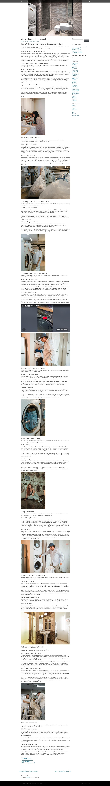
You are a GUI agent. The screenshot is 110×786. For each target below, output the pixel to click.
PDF (73, 112)
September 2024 (75, 93)
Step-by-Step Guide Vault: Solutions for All (33, 783)
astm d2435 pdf (75, 48)
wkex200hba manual (26, 758)
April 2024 (74, 100)
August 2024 (75, 94)
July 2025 (74, 79)
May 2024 (74, 99)
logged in (28, 777)
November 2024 (75, 90)
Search (73, 38)
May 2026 (74, 66)
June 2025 (74, 81)
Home (22, 1)
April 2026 (74, 67)
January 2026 (75, 71)
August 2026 (75, 63)
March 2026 (74, 68)
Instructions (74, 109)
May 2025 (74, 82)
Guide (73, 108)
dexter (31, 41)
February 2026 (75, 70)
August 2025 (75, 78)
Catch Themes (88, 783)
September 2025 (75, 77)
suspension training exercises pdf (79, 47)
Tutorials (74, 113)
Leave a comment (36, 41)
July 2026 (74, 64)
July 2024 (74, 96)
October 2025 (75, 75)
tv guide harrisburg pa (77, 51)
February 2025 (75, 86)
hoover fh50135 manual (27, 760)
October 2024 (75, 92)
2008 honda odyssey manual (28, 762)
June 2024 (74, 97)
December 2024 (75, 89)
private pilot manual (76, 49)
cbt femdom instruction (77, 52)
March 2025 (74, 85)
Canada (73, 107)
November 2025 (75, 74)
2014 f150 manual (26, 761)
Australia (74, 105)
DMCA (27, 1)
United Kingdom (75, 115)
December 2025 (75, 73)
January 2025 (75, 88)
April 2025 (74, 83)
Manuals (23, 765)
